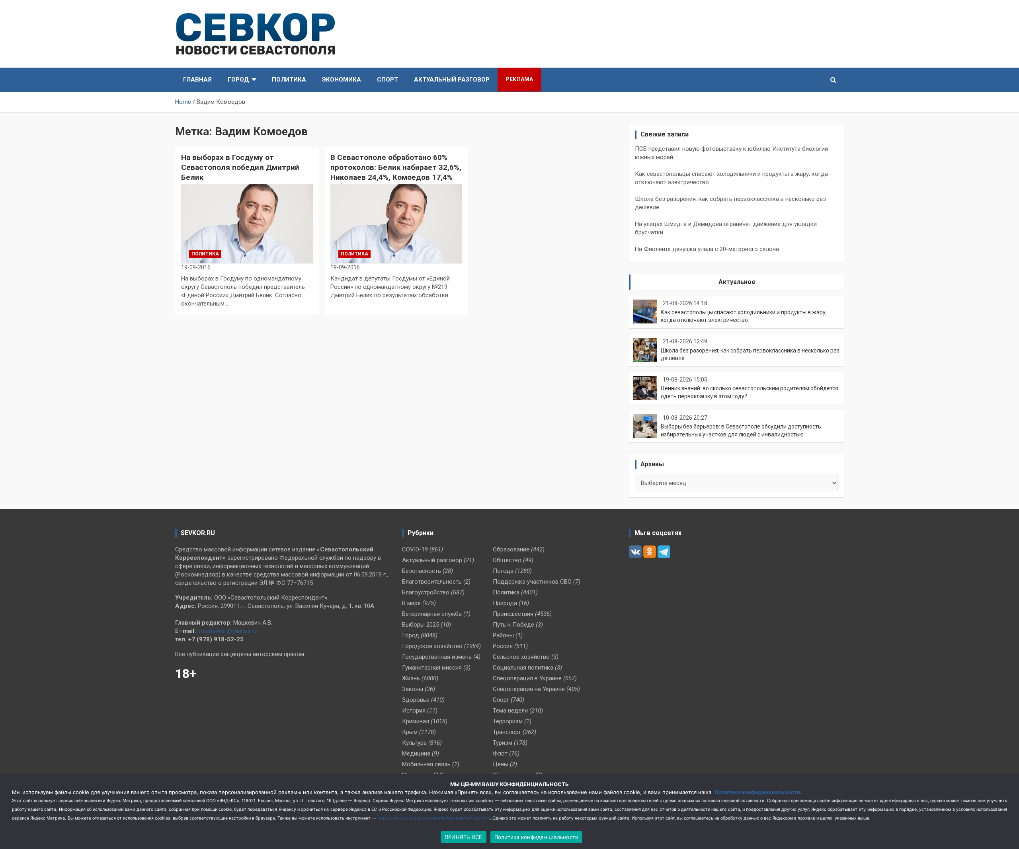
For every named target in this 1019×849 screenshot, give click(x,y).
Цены (500, 764)
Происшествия (513, 613)
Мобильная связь (426, 764)
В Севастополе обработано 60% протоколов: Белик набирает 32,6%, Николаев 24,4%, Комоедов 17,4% (395, 167)
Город (238, 79)
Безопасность (421, 570)
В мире (411, 603)
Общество (507, 560)
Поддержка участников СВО (532, 581)
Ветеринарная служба (432, 613)
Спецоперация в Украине (527, 678)
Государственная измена (437, 656)
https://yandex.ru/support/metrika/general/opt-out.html (433, 818)
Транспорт (507, 732)
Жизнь (411, 678)
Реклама (519, 79)
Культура (414, 742)
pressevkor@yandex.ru (227, 631)
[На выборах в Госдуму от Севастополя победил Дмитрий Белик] (247, 224)
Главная (197, 79)
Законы (412, 689)
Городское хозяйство (432, 646)
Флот (500, 753)
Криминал (415, 721)
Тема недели (510, 710)
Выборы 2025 (420, 624)
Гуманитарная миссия (432, 667)
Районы (503, 635)
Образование (511, 549)
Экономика (341, 79)
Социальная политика (523, 667)
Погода (503, 570)
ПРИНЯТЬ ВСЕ (463, 837)
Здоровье (415, 699)
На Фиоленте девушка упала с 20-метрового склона (707, 249)
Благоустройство (425, 592)
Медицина (416, 753)
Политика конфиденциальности (757, 792)
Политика (289, 79)
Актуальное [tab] (736, 282)
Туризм (502, 742)
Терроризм (508, 721)
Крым (410, 732)
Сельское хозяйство (521, 656)
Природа (505, 603)
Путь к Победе (513, 624)
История (414, 710)
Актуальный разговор (452, 79)
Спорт (387, 79)
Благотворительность (432, 581)
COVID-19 (415, 549)
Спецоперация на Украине (529, 689)
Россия (503, 646)
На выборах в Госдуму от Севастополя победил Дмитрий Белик (240, 167)
